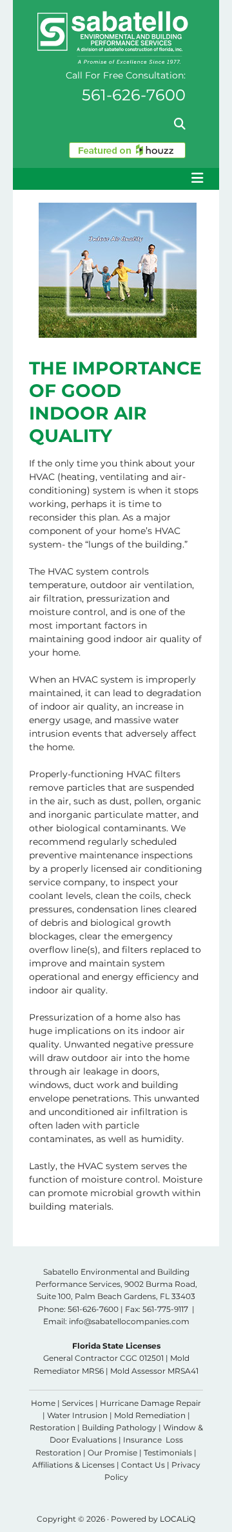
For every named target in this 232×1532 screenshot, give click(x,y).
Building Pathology (119, 1427)
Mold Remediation (150, 1415)
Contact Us (143, 1465)
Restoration (52, 1427)
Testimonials (168, 1452)
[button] (116, 179)
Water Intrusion (77, 1415)
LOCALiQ (177, 1519)
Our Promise (112, 1452)
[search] (180, 123)
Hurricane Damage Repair (150, 1403)
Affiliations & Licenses (73, 1465)
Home (43, 1403)
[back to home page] (111, 38)
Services (77, 1403)
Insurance (142, 1439)
